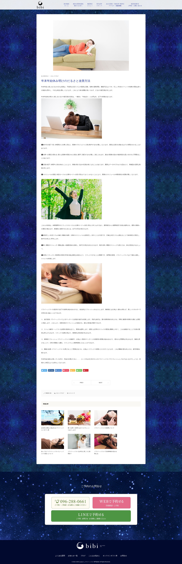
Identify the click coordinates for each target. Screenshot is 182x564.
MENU (90, 5)
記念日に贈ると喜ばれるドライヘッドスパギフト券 (52, 429)
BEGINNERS (78, 5)
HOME (66, 5)
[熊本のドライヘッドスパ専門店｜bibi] (91, 550)
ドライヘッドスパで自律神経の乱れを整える (105, 452)
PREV (81, 382)
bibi (50, 393)
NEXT (100, 382)
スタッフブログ (54, 76)
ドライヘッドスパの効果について (104, 428)
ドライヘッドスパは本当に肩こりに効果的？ (79, 452)
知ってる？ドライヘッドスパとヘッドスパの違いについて (52, 452)
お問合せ (123, 556)
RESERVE (135, 5)
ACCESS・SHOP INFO (115, 5)
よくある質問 (60, 556)
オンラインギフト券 (110, 556)
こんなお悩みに (94, 556)
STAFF (99, 5)
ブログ (83, 556)
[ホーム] (40, 8)
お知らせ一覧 (73, 556)
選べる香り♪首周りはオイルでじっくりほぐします (79, 429)
